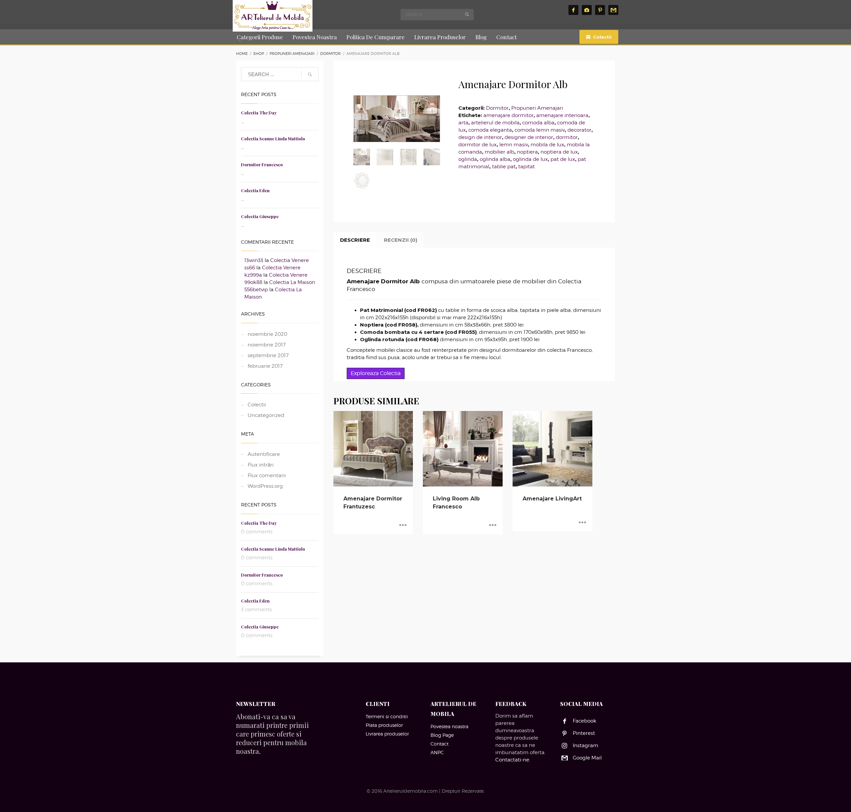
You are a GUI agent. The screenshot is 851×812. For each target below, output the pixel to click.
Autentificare (264, 454)
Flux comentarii (267, 475)
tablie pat (504, 167)
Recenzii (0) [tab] (400, 240)
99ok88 (253, 282)
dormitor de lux (477, 145)
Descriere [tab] (355, 240)
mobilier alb (499, 152)
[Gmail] (613, 10)
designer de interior (529, 137)
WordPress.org (265, 486)
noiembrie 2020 (267, 334)
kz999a (253, 275)
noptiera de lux (559, 152)
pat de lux (562, 159)
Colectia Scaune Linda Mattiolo (273, 138)
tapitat (526, 167)
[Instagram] (587, 10)
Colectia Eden (255, 190)
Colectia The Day (259, 112)
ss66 (249, 268)
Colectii (257, 405)
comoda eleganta (490, 130)
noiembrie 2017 (267, 345)
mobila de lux (547, 145)
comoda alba (538, 123)
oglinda (467, 159)
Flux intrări (261, 465)
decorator (579, 130)
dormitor (567, 137)
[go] (467, 14)
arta (463, 123)
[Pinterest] (600, 10)
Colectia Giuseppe (260, 216)
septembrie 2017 (268, 355)
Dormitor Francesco (262, 164)
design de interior (480, 137)
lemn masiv (513, 145)
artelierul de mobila (495, 123)
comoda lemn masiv (540, 130)
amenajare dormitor (508, 115)
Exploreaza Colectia (376, 373)
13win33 (253, 260)
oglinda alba (495, 159)
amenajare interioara (562, 115)
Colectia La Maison (292, 282)
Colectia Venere (289, 260)
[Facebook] (573, 10)
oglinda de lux (530, 159)
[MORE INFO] (403, 525)
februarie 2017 (265, 366)
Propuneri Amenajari (537, 108)
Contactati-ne (512, 760)
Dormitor (497, 108)
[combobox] (437, 14)
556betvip (256, 290)
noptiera (527, 152)
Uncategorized (266, 415)
